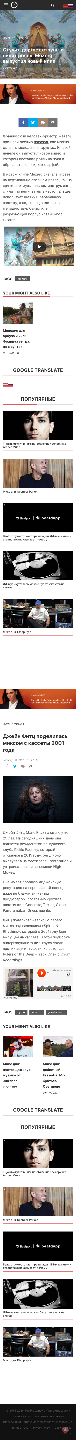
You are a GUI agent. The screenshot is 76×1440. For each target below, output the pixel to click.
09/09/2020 (11, 353)
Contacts (65, 1433)
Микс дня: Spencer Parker (20, 491)
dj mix (21, 1012)
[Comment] (43, 122)
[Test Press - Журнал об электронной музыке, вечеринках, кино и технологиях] (26, 4)
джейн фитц (56, 1012)
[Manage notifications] (65, 1430)
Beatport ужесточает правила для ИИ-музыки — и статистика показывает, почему (37, 537)
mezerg (22, 278)
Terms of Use (20, 1427)
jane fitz (37, 1012)
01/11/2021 (50, 1092)
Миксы (19, 723)
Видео (18, 38)
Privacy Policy (41, 1427)
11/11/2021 (10, 1087)
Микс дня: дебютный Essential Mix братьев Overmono (54, 1075)
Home (7, 38)
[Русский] (10, 384)
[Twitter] (33, 122)
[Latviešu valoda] (5, 384)
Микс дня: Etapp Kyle (17, 632)
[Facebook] (23, 122)
